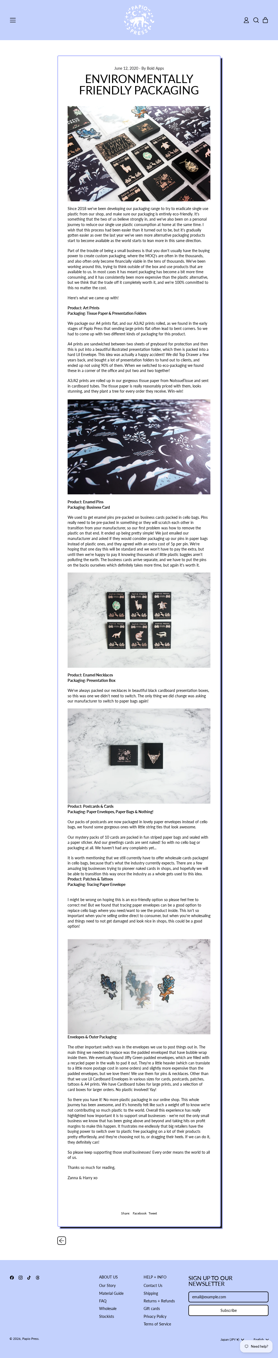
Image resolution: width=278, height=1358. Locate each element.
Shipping (151, 1293)
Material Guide (111, 1293)
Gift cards (152, 1308)
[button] (255, 20)
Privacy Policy (155, 1316)
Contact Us (153, 1285)
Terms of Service (157, 1324)
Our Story (107, 1285)
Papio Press (30, 1339)
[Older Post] (61, 1240)
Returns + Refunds (159, 1301)
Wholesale (107, 1308)
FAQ (102, 1301)
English (259, 1339)
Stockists (106, 1316)
